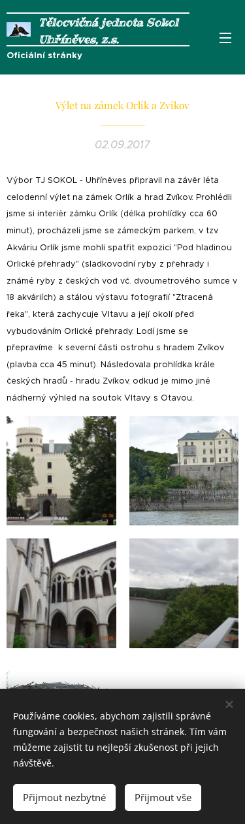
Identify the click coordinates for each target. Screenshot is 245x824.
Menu (225, 37)
